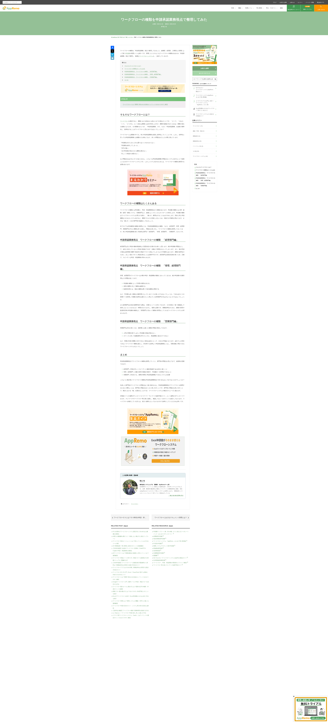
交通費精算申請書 (158, 553)
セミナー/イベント (204, 73)
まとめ (126, 80)
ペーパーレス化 (198, 146)
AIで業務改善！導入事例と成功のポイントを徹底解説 (128, 546)
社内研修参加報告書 (159, 560)
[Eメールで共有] (112, 58)
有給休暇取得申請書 (159, 538)
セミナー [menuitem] (300, 2)
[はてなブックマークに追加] (112, 54)
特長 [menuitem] (232, 8)
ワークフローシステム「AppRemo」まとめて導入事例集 (169, 541)
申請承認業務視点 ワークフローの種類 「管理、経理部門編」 (143, 74)
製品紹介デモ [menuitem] (320, 2)
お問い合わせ (321, 9)
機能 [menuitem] (239, 8)
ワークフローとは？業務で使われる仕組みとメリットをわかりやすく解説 (145, 104)
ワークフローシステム (146, 56)
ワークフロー (124, 121)
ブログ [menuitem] (274, 2)
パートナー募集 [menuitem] (310, 2)
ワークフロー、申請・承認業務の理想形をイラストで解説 (170, 562)
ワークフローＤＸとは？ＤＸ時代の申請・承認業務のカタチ (131, 517)
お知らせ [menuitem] (292, 2)
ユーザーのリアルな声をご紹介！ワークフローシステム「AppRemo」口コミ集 (205, 102)
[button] (215, 79)
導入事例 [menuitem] (259, 8)
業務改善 (196, 136)
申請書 (128, 53)
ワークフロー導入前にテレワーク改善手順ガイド (167, 565)
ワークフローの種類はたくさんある (135, 68)
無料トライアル (307, 9)
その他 (196, 151)
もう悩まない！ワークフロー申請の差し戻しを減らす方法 (129, 613)
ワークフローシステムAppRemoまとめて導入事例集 (204, 96)
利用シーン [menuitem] (248, 8)
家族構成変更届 (158, 548)
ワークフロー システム (200, 156)
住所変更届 (156, 550)
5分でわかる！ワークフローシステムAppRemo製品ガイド (170, 558)
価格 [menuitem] (281, 8)
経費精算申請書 (158, 536)
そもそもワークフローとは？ (133, 66)
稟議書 (155, 555)
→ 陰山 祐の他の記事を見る (175, 495)
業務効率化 (197, 141)
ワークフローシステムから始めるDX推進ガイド (205, 115)
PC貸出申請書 (157, 543)
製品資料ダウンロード (294, 9)
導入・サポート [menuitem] (271, 8)
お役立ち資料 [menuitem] (283, 2)
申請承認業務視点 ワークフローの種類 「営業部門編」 (141, 77)
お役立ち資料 (205, 68)
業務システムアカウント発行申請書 (163, 546)
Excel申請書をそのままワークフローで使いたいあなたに (205, 109)
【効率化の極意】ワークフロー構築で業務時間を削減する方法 (131, 610)
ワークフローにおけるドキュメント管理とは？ (171, 517)
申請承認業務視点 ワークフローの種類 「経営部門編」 (141, 71)
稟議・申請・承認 (198, 131)
